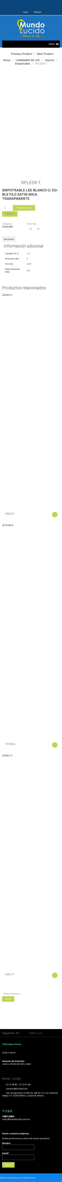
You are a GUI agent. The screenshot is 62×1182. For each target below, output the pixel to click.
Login (25, 12)
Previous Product (20, 53)
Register (37, 12)
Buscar (8, 999)
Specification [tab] (9, 239)
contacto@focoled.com (17, 1088)
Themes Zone (28, 1177)
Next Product (46, 53)
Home (6, 60)
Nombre (6, 1143)
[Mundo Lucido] (31, 28)
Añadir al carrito (23, 208)
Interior (50, 60)
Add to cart (55, 514)
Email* (5, 1153)
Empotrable (22, 63)
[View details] (31, 401)
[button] (52, 44)
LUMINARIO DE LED (28, 60)
